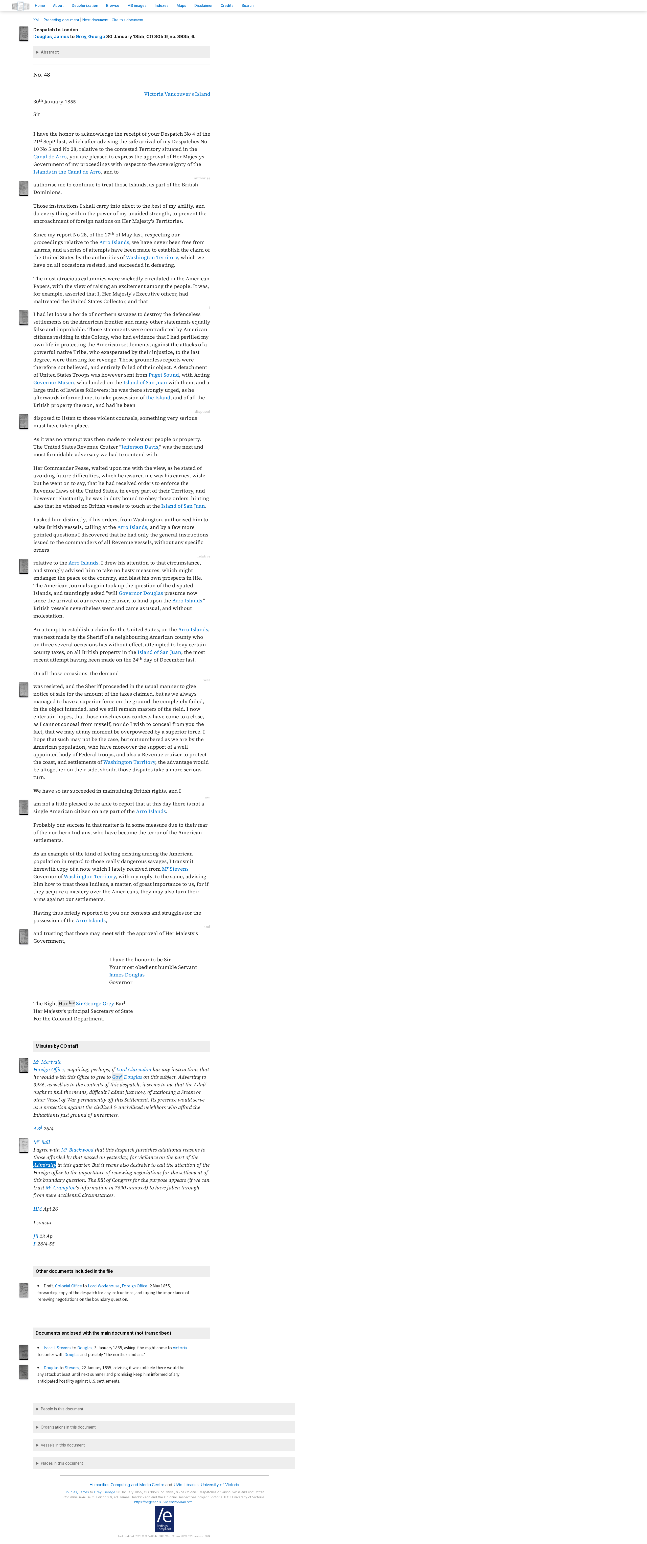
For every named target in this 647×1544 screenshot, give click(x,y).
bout (58, 5)
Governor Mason (53, 382)
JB (35, 1236)
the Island (158, 397)
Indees (162, 5)
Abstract (50, 52)
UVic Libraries (186, 1484)
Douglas (127, 1077)
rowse (112, 5)
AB (37, 1128)
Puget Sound (164, 374)
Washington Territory (152, 257)
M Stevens (175, 868)
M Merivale (47, 1061)
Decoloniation (85, 5)
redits (227, 5)
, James (51, 36)
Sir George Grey (95, 1003)
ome (40, 5)
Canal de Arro (50, 156)
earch (248, 5)
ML (36, 20)
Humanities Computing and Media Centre (126, 1484)
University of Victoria (220, 1484)
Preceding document (61, 20)
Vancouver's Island (187, 93)
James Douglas (127, 974)
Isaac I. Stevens (57, 1348)
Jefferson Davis (139, 446)
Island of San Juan (145, 382)
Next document (95, 20)
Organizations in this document (68, 1427)
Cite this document (127, 20)
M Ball (41, 1142)
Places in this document (62, 1463)
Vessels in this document (63, 1445)
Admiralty (44, 1164)
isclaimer (203, 5)
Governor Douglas (141, 593)
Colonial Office (68, 1286)
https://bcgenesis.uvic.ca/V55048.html (163, 1502)
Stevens (72, 1368)
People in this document (62, 1409)
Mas (181, 5)
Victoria (154, 93)
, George (90, 36)
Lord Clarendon (133, 1069)
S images (137, 5)
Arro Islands (114, 242)
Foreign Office (48, 1069)
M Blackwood (77, 1149)
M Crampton (60, 1187)
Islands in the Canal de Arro (67, 171)
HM (37, 1208)
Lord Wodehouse (104, 1286)
